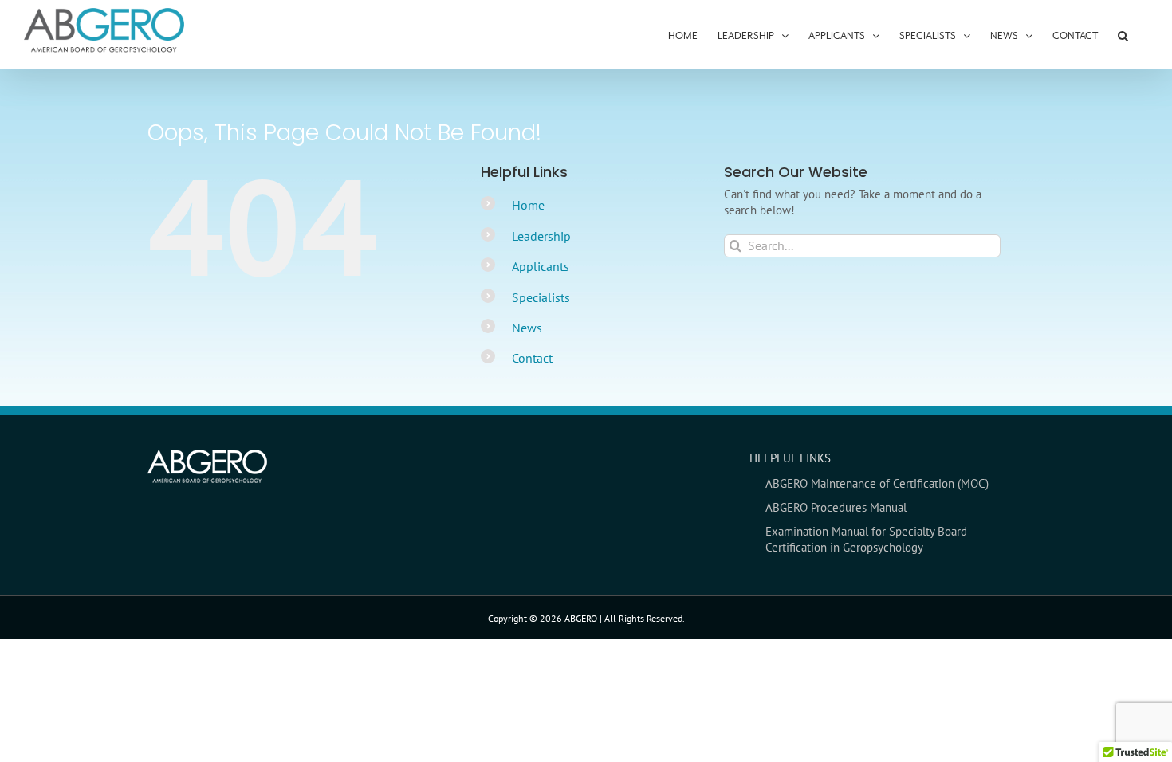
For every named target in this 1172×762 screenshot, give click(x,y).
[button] (1123, 34)
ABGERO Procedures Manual (836, 507)
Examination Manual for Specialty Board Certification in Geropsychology (866, 539)
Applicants (540, 266)
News (527, 328)
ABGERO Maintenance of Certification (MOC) (877, 483)
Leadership (541, 236)
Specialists (541, 297)
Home (528, 205)
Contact (532, 358)
